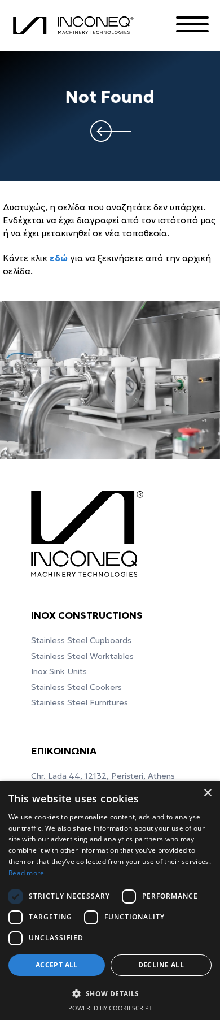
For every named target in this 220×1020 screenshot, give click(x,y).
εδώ (60, 258)
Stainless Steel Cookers (76, 687)
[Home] (75, 25)
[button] (110, 993)
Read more (26, 873)
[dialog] (110, 900)
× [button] (207, 793)
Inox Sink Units (59, 671)
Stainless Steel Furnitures (79, 702)
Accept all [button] (57, 965)
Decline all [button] (161, 965)
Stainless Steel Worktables (82, 656)
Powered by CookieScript (110, 1008)
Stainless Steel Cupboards (81, 640)
